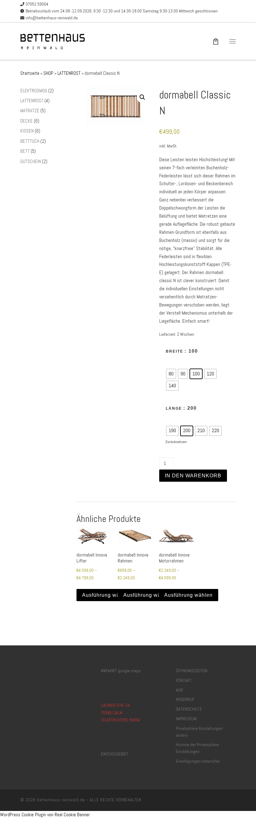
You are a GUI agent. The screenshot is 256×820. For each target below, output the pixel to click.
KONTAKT (184, 680)
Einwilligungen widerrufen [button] (198, 761)
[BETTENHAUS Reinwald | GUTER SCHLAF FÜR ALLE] (54, 40)
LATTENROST (69, 73)
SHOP (48, 73)
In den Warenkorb (193, 475)
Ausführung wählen (106, 595)
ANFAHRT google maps (121, 670)
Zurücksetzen (176, 441)
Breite (174, 351)
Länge (174, 408)
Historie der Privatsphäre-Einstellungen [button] (198, 748)
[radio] (171, 374)
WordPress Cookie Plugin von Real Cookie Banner (45, 815)
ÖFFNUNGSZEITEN (191, 670)
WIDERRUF (185, 699)
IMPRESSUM (186, 718)
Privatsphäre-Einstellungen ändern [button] (199, 732)
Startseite (29, 73)
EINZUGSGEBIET (114, 754)
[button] (142, 97)
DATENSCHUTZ (189, 709)
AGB (179, 690)
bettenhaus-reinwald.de (61, 800)
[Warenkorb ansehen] (216, 41)
